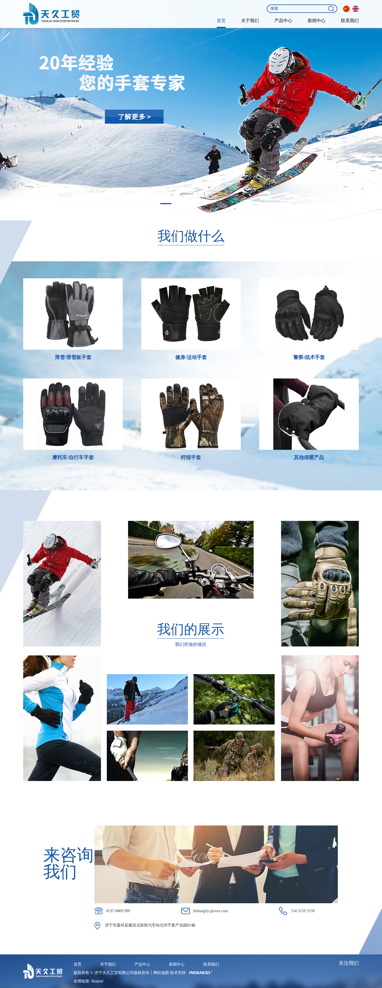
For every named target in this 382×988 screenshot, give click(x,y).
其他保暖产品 (309, 457)
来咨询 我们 (68, 863)
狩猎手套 (191, 457)
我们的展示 (190, 629)
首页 (221, 20)
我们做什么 (191, 236)
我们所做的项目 (190, 644)
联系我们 (350, 20)
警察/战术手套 (309, 357)
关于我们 (250, 20)
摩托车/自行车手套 (73, 457)
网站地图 (161, 973)
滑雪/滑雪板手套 (73, 357)
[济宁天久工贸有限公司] (51, 14)
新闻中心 (317, 20)
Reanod (97, 981)
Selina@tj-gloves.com (210, 911)
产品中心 (283, 20)
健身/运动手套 (191, 357)
